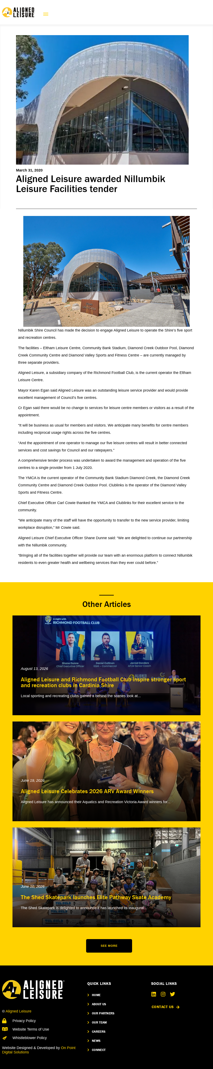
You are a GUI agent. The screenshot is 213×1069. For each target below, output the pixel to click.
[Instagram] (163, 994)
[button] (109, 946)
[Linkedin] (153, 994)
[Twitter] (172, 994)
